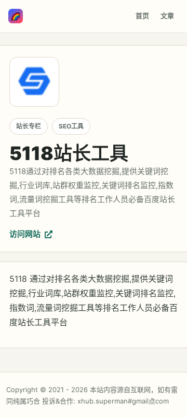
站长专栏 (28, 126)
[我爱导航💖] (15, 16)
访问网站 (25, 234)
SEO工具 (71, 126)
